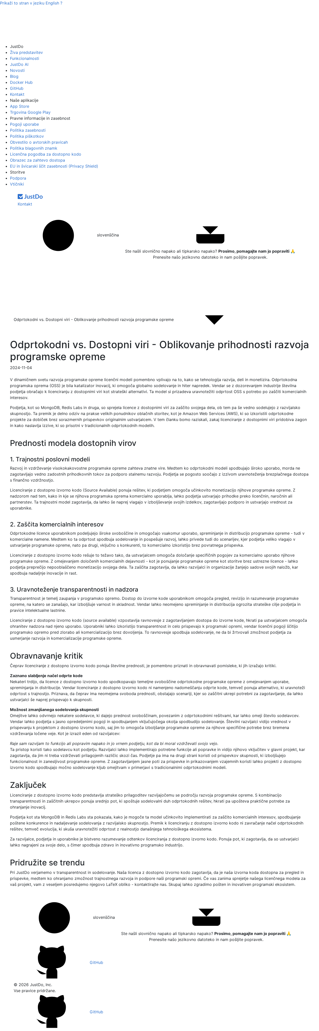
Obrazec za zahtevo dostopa (37, 160)
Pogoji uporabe (24, 124)
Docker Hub (21, 82)
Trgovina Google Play (30, 112)
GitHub (16, 88)
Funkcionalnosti (24, 58)
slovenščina (107, 234)
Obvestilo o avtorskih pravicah (39, 142)
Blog (14, 76)
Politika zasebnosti (28, 130)
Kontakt (17, 94)
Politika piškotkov (27, 136)
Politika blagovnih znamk (33, 148)
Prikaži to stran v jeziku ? (31, 2)
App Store (19, 106)
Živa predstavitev (26, 52)
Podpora (18, 178)
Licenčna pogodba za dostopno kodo (45, 154)
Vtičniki (17, 184)
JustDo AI (19, 64)
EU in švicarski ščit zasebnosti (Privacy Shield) (54, 166)
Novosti (17, 70)
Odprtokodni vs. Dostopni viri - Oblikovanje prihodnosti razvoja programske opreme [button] (94, 319)
